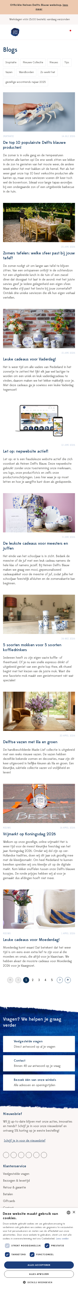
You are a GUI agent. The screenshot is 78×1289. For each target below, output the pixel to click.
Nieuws (54, 62)
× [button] (73, 1212)
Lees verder (62, 1238)
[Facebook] (6, 1155)
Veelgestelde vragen (16, 1174)
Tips (67, 62)
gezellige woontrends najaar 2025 (25, 82)
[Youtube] (14, 1155)
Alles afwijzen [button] (39, 1274)
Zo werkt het (47, 72)
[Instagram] (44, 1155)
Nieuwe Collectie (33, 62)
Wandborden (26, 72)
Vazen (8, 72)
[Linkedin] (21, 1155)
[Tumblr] (29, 1155)
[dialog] (39, 1248)
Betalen (8, 1194)
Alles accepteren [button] (39, 1265)
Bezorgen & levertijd (16, 1181)
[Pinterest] (36, 1155)
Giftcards (9, 1201)
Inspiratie (10, 62)
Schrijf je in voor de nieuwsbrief (24, 1141)
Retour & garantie (14, 1187)
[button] (39, 1282)
